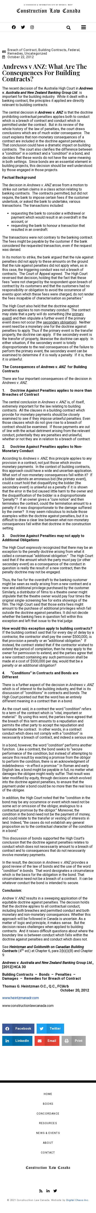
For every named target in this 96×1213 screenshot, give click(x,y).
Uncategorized (36, 53)
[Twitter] (23, 27)
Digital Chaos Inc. (77, 1200)
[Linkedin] (48, 1191)
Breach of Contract (22, 50)
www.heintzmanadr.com (20, 998)
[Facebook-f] (14, 27)
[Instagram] (32, 27)
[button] (18, 1029)
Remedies (15, 53)
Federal (73, 50)
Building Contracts (52, 50)
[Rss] (40, 1191)
